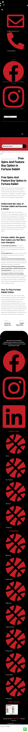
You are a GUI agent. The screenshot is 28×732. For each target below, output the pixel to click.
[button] (2, 2)
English (9, 116)
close (8, 726)
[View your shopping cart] (4, 4)
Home (3, 151)
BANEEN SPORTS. (15, 718)
